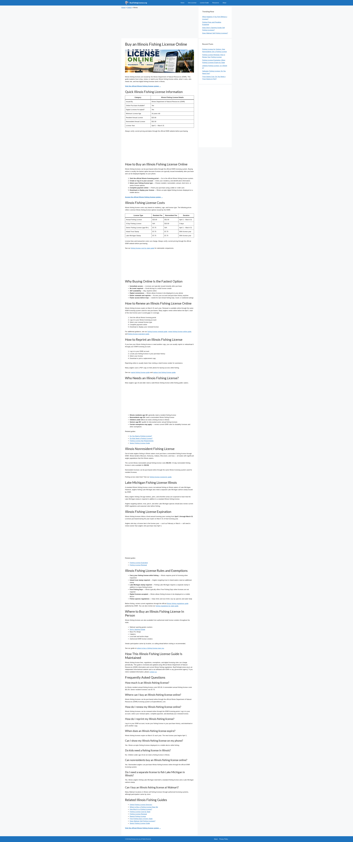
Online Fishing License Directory (141, 805)
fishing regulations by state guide (167, 606)
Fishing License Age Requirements (142, 441)
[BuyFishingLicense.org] (127, 3)
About (224, 2)
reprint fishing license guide (140, 372)
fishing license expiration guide (138, 334)
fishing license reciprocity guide (160, 477)
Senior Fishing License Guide (140, 443)
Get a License (192, 2)
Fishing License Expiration (139, 563)
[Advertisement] (159, 23)
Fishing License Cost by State (140, 812)
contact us (153, 672)
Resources (215, 2)
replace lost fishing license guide (164, 372)
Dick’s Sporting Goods (137, 629)
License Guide (204, 2)
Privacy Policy (223, 839)
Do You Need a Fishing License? (141, 436)
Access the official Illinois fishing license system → (144, 197)
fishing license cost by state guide (142, 248)
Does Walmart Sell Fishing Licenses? (142, 821)
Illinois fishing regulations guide (177, 603)
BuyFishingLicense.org (138, 3)
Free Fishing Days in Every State (141, 819)
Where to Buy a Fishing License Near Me (144, 807)
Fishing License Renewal (138, 565)
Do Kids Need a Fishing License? (141, 438)
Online (129, 7)
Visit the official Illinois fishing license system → (143, 86)
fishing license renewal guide (157, 331)
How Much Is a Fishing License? (141, 809)
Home (182, 2)
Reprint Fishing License (138, 816)
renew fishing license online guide (179, 331)
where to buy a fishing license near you (150, 648)
